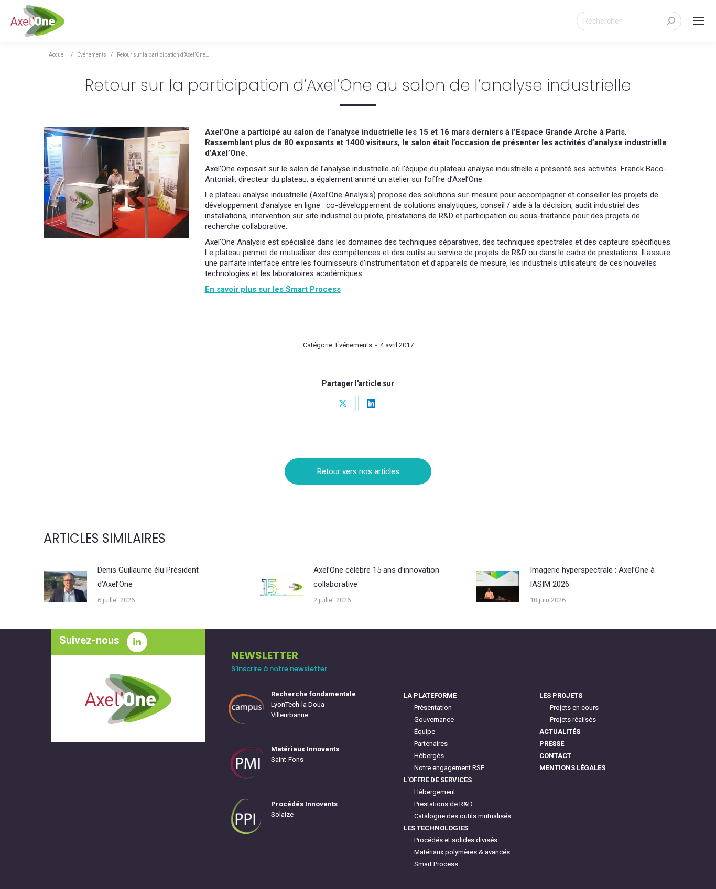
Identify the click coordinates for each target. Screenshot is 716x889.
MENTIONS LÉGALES (572, 768)
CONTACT (555, 756)
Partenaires (431, 744)
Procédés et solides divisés (455, 840)
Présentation (433, 707)
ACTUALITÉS (559, 732)
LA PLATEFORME (430, 695)
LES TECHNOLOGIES (436, 828)
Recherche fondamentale (313, 694)
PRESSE (551, 744)
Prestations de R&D (443, 804)
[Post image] (65, 587)
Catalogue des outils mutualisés (462, 816)
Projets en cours (574, 707)
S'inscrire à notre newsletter (279, 669)
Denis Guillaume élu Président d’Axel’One (148, 577)
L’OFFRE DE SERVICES (438, 780)
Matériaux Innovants (305, 749)
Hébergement (434, 792)
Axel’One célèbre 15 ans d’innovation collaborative (376, 577)
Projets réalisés (573, 719)
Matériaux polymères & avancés (462, 852)
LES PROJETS (560, 695)
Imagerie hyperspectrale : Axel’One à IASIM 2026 (592, 577)
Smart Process (436, 864)
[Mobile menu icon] (699, 21)
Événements (353, 345)
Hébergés (429, 756)
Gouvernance (434, 719)
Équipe (424, 732)
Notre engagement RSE (449, 768)
